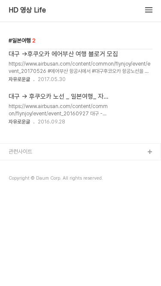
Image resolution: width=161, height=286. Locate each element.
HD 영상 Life (27, 10)
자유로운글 (19, 79)
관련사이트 (20, 151)
